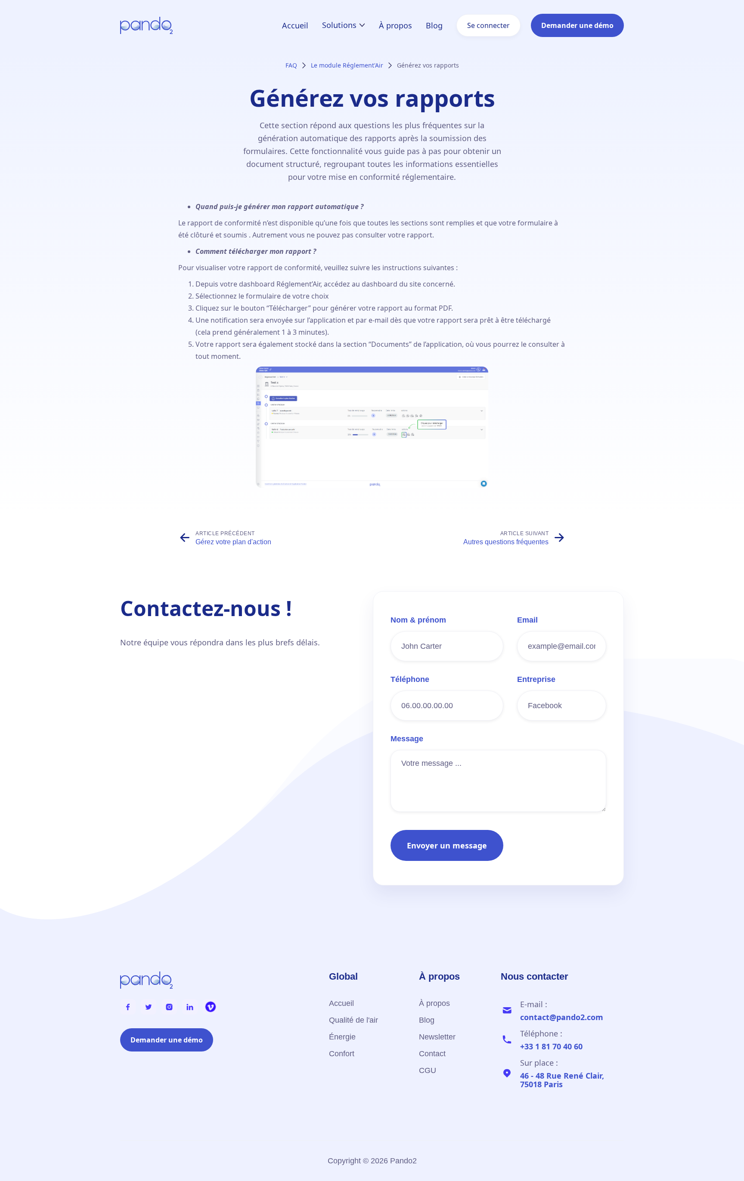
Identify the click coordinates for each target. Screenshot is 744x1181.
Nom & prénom (418, 620)
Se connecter (488, 25)
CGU (427, 1070)
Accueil (295, 25)
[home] (146, 25)
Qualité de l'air (353, 1020)
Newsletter (437, 1037)
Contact (432, 1053)
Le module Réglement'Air (347, 65)
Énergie (342, 1037)
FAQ (291, 65)
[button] (343, 25)
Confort (341, 1053)
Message (407, 738)
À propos (395, 25)
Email (527, 620)
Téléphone (410, 679)
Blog (434, 25)
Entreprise (536, 679)
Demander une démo (577, 25)
